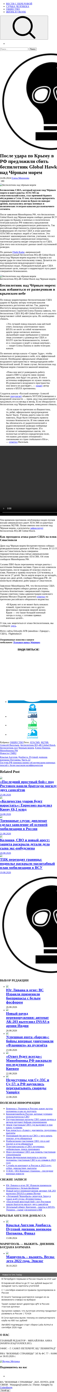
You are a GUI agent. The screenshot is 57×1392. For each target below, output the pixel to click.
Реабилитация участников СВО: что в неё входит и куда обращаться (28, 1142)
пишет (39, 385)
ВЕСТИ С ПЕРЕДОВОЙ (19, 3)
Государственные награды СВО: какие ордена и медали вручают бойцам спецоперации (31, 1120)
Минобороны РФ (9, 750)
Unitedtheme (6, 1387)
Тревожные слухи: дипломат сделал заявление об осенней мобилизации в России (23, 825)
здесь (13, 626)
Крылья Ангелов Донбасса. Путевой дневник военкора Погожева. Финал (28, 1229)
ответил (41, 596)
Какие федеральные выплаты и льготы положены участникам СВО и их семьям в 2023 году (31, 1160)
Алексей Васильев (9, 745)
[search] (24, 28)
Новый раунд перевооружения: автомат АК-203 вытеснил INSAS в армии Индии (27, 1020)
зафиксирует (36, 528)
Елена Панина (42, 748)
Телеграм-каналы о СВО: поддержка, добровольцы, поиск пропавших (25, 1147)
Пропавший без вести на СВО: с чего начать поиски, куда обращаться (29, 1137)
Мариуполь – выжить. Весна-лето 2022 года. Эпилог (30, 1259)
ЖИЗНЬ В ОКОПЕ (16, 12)
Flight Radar (18, 252)
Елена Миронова (20, 178)
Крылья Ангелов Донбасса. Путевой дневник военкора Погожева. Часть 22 (23, 758)
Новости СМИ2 (8, 753)
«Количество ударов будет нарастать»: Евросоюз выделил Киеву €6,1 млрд (26, 805)
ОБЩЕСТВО (13, 9)
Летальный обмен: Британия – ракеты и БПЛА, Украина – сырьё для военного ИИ (30, 1208)
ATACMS (35, 742)
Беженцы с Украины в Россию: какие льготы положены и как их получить (29, 1110)
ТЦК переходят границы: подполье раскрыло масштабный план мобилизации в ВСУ (27, 863)
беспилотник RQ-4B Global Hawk (37, 745)
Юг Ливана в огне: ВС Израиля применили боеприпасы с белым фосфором (25, 996)
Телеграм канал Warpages (26, 642)
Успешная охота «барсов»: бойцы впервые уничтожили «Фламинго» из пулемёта (30, 1041)
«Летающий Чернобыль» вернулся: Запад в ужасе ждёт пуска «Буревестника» (28, 1197)
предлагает (16, 396)
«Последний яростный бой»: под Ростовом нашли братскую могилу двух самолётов (28, 786)
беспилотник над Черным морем (17, 748)
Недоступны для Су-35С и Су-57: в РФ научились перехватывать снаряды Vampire (27, 1086)
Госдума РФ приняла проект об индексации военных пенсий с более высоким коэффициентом (27, 764)
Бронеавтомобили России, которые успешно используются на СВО (29, 1115)
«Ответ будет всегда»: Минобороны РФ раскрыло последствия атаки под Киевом (29, 1062)
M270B (44, 742)
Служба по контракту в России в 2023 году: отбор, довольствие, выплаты (29, 1166)
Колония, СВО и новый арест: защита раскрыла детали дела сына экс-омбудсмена (25, 844)
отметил (13, 442)
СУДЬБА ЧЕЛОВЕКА (17, 6)
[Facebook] (7, 1376)
